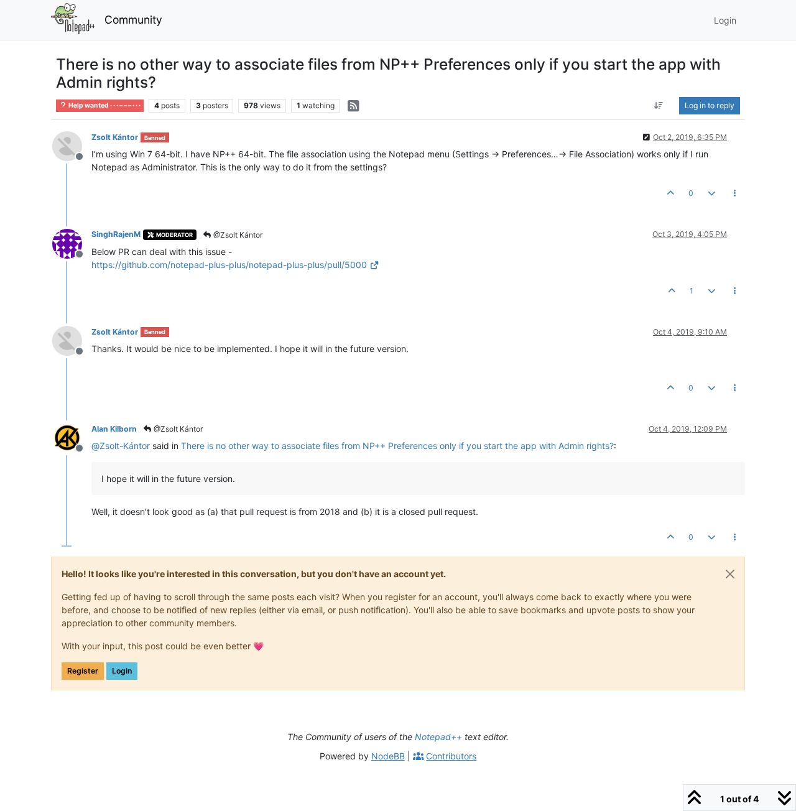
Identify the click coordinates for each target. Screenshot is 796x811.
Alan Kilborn (114, 428)
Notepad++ (438, 736)
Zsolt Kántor (114, 137)
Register (82, 670)
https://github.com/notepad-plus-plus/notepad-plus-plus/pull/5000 (229, 264)
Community (133, 19)
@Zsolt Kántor (236, 234)
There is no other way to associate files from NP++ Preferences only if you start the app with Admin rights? (397, 445)
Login (122, 670)
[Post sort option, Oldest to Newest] (659, 105)
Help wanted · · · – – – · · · (104, 105)
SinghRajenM (116, 234)
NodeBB (388, 756)
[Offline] (71, 145)
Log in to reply (709, 105)
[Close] (730, 574)
